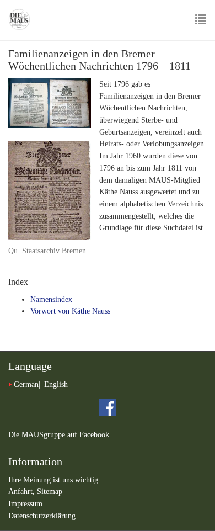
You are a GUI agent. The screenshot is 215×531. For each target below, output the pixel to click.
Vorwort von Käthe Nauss (70, 311)
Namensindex (51, 299)
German (26, 384)
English (56, 384)
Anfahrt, (22, 491)
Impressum (25, 504)
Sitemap (49, 491)
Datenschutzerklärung (42, 516)
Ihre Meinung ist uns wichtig (53, 480)
